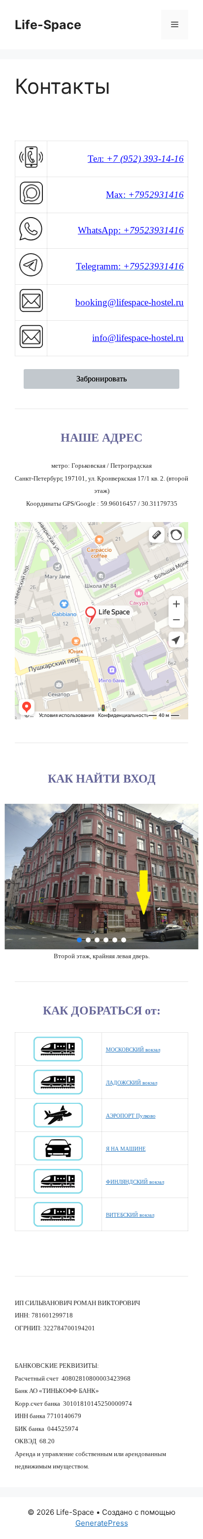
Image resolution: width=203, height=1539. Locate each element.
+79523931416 (152, 230)
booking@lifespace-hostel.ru (129, 302)
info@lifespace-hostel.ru (138, 338)
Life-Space (48, 24)
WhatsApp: (99, 230)
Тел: (136, 158)
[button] (79, 940)
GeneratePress (101, 1523)
